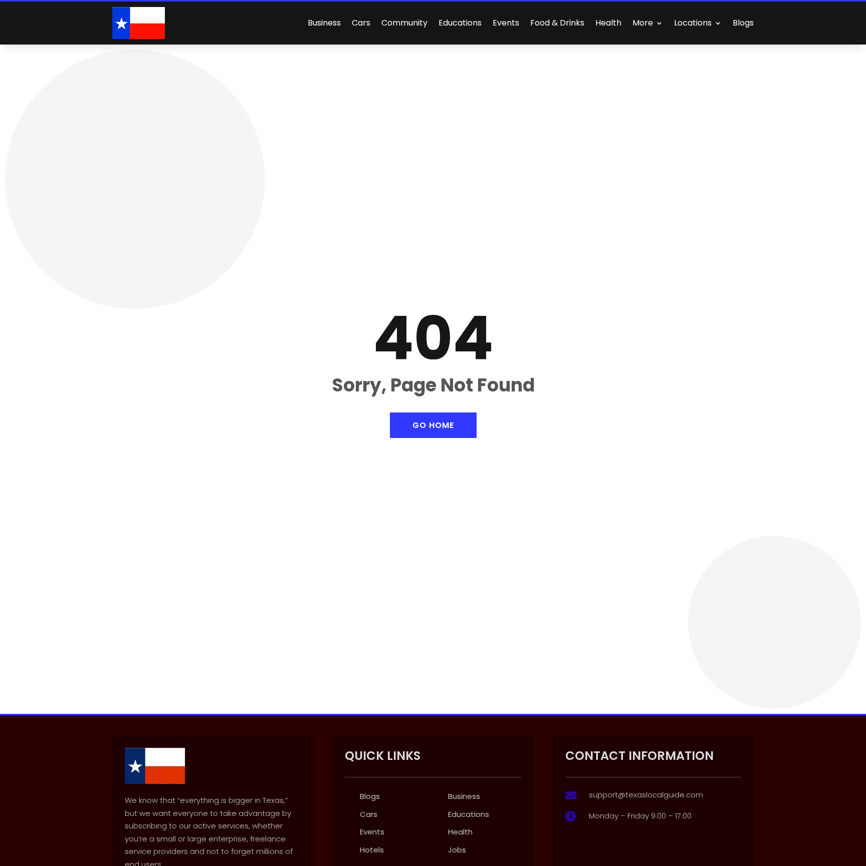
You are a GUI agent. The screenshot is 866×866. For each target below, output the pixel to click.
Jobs (457, 849)
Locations (693, 23)
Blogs (743, 23)
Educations (460, 23)
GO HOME (433, 425)
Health (608, 23)
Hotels (372, 849)
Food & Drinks (557, 23)
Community (404, 23)
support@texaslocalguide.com (646, 794)
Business (324, 23)
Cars (361, 23)
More (642, 23)
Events (506, 23)
